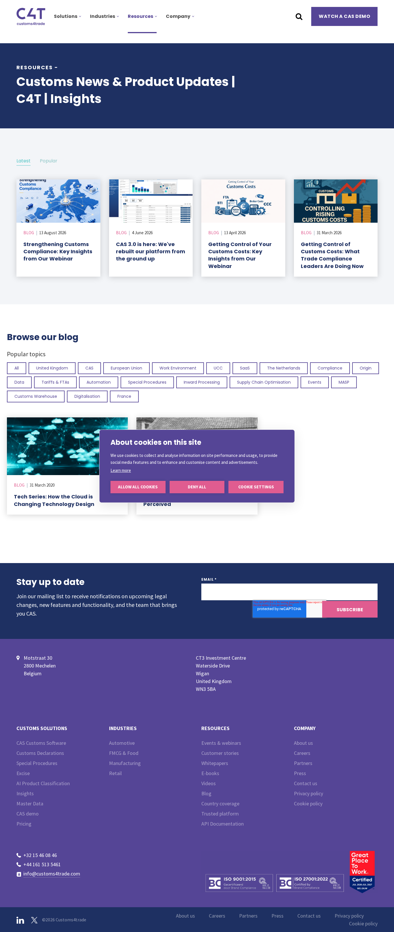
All (16, 368)
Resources (140, 16)
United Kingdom (52, 368)
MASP (344, 382)
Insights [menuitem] (25, 793)
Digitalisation (87, 396)
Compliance (330, 368)
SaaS (245, 368)
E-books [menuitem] (210, 773)
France (124, 396)
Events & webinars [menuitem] (221, 743)
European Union (126, 368)
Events (314, 382)
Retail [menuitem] (115, 773)
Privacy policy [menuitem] (308, 793)
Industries (102, 16)
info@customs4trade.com (51, 873)
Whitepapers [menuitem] (214, 763)
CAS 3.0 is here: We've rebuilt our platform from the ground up (150, 251)
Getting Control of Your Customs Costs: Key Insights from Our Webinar (240, 255)
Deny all (197, 487)
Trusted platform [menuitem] (220, 813)
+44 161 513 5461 (42, 864)
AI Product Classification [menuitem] (43, 783)
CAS (89, 368)
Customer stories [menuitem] (220, 753)
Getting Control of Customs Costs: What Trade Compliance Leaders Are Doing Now (332, 255)
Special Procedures (147, 382)
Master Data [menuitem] (29, 803)
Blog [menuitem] (206, 793)
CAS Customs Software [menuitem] (41, 743)
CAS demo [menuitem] (27, 813)
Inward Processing (202, 382)
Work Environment (178, 368)
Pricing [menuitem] (23, 823)
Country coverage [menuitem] (220, 803)
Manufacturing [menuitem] (125, 763)
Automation (99, 382)
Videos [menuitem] (208, 783)
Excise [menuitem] (23, 773)
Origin (366, 368)
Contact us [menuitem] (305, 783)
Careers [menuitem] (302, 753)
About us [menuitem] (303, 743)
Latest (23, 160)
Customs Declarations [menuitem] (40, 753)
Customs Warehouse (35, 396)
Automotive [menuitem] (122, 743)
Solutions (65, 16)
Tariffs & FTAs (55, 382)
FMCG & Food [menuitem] (123, 753)
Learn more (120, 470)
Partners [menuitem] (303, 763)
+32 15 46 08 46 (40, 855)
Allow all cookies (138, 487)
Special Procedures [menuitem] (36, 763)
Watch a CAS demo (344, 16)
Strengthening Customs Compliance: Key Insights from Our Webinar (57, 251)
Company (178, 16)
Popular (48, 160)
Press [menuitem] (300, 773)
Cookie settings (256, 487)
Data (19, 382)
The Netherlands (283, 368)
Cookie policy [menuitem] (308, 803)
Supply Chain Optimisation (264, 382)
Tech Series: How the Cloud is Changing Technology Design (54, 500)
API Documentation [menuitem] (222, 823)
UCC (218, 368)
